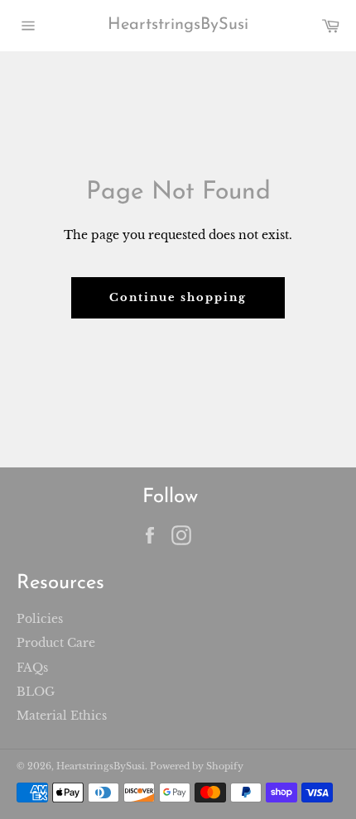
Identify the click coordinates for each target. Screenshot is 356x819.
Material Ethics (62, 715)
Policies (40, 618)
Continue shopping (177, 297)
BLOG (36, 691)
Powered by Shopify (196, 766)
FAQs (32, 667)
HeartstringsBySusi (178, 25)
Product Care (56, 642)
